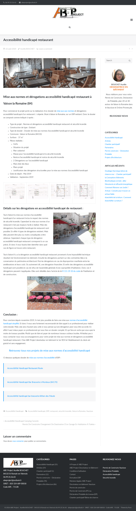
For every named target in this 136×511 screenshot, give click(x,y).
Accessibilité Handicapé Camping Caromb (22, 421)
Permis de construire (77, 488)
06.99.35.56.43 (10, 2)
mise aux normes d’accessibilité (42, 358)
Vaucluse (89, 411)
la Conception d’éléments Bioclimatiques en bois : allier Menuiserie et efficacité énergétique (118, 181)
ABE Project (14, 507)
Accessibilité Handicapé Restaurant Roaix (25, 368)
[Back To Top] (129, 504)
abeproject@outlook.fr (29, 2)
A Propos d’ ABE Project (79, 464)
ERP (47, 411)
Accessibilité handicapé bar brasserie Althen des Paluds (31, 396)
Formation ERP (75, 478)
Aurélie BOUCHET (27, 49)
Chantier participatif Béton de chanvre (84, 498)
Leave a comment (45, 49)
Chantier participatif (112, 144)
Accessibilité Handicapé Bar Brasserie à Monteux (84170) (32, 382)
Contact (73, 474)
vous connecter (18, 441)
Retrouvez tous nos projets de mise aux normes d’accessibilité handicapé (49, 350)
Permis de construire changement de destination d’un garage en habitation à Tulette (58, 424)
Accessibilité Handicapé (15, 411)
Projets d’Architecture (113, 157)
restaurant (54, 411)
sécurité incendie (65, 411)
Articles (108, 141)
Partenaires (109, 148)
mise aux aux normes (65, 111)
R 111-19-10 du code (71, 271)
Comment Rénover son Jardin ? (116, 187)
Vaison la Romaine (79, 411)
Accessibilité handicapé (36, 411)
